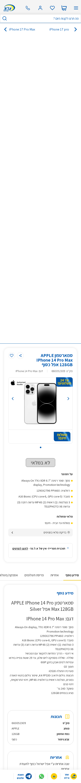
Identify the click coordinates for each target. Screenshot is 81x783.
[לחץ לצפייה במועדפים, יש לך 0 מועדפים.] (52, 8)
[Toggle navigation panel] (76, 8)
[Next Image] (68, 399)
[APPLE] (18, 383)
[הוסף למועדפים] (11, 355)
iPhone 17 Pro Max (22, 29)
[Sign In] (40, 8)
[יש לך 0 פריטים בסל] (64, 8)
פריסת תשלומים (34, 575)
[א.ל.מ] (8, 8)
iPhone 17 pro (59, 29)
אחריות (54, 575)
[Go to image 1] (40, 447)
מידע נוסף (72, 575)
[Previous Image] (13, 399)
